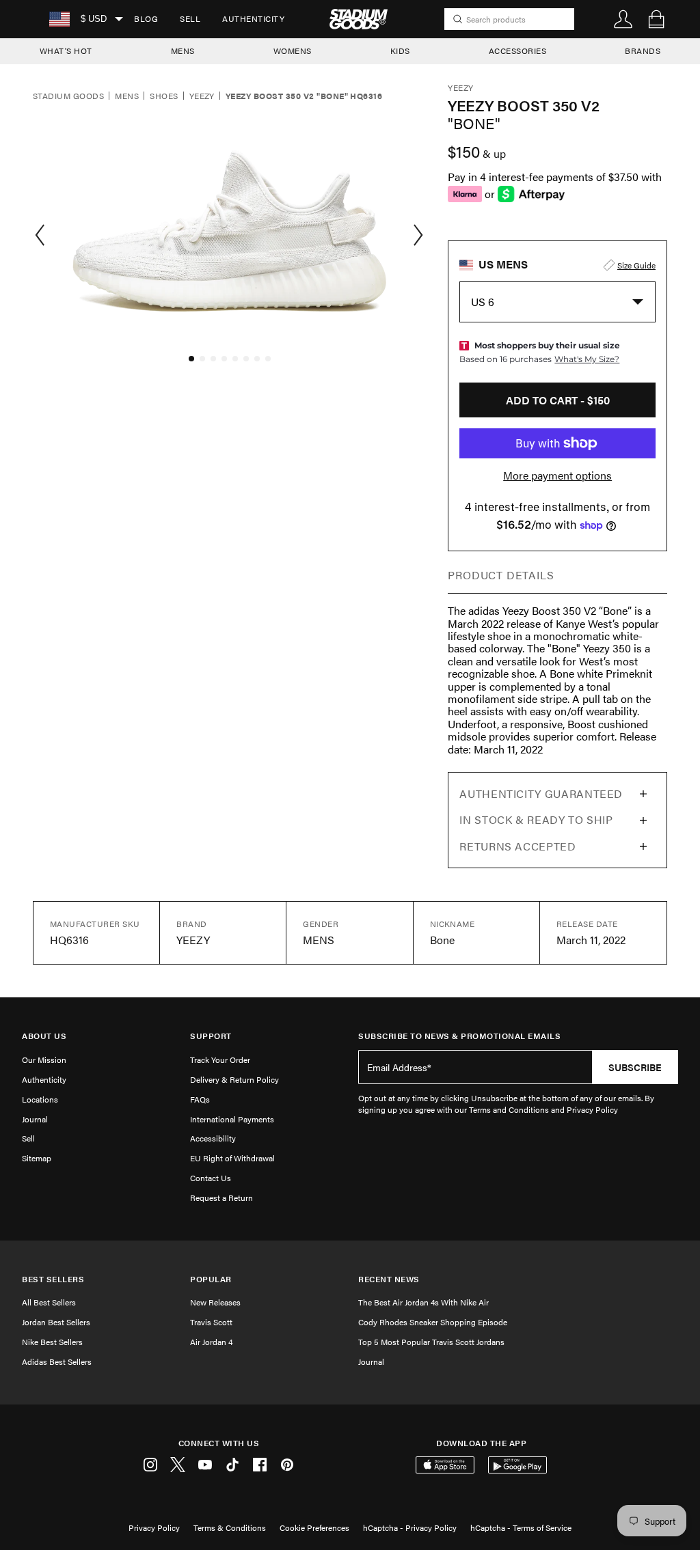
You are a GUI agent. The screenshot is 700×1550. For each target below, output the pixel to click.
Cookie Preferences (314, 1527)
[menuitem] (146, 19)
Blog (146, 18)
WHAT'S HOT (66, 50)
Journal (35, 1119)
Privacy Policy (154, 1527)
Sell (190, 18)
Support (211, 1036)
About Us (44, 1036)
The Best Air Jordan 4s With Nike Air (423, 1302)
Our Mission (44, 1059)
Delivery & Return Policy (234, 1079)
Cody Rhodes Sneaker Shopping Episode (432, 1322)
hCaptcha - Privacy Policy (410, 1527)
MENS (183, 50)
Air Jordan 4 (211, 1342)
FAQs (200, 1099)
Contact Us (210, 1178)
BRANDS (642, 50)
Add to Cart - (558, 400)
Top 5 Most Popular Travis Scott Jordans (431, 1342)
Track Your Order (220, 1059)
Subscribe (635, 1067)
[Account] (623, 19)
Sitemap (36, 1158)
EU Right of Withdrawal (232, 1158)
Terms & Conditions (229, 1527)
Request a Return (221, 1197)
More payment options (557, 475)
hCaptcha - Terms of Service (520, 1527)
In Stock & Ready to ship (535, 819)
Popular (211, 1279)
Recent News (389, 1279)
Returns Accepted (517, 846)
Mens (127, 96)
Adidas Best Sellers (57, 1361)
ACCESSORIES (518, 50)
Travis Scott (211, 1322)
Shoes (164, 96)
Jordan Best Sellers (56, 1322)
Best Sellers (53, 1279)
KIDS (400, 50)
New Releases (215, 1302)
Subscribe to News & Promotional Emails (459, 1036)
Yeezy (202, 96)
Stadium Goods (68, 96)
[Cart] (656, 19)
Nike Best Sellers (52, 1342)
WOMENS (292, 50)
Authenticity (253, 18)
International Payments (232, 1119)
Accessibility (213, 1138)
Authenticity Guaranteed (541, 793)
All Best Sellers (49, 1302)
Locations (40, 1099)
